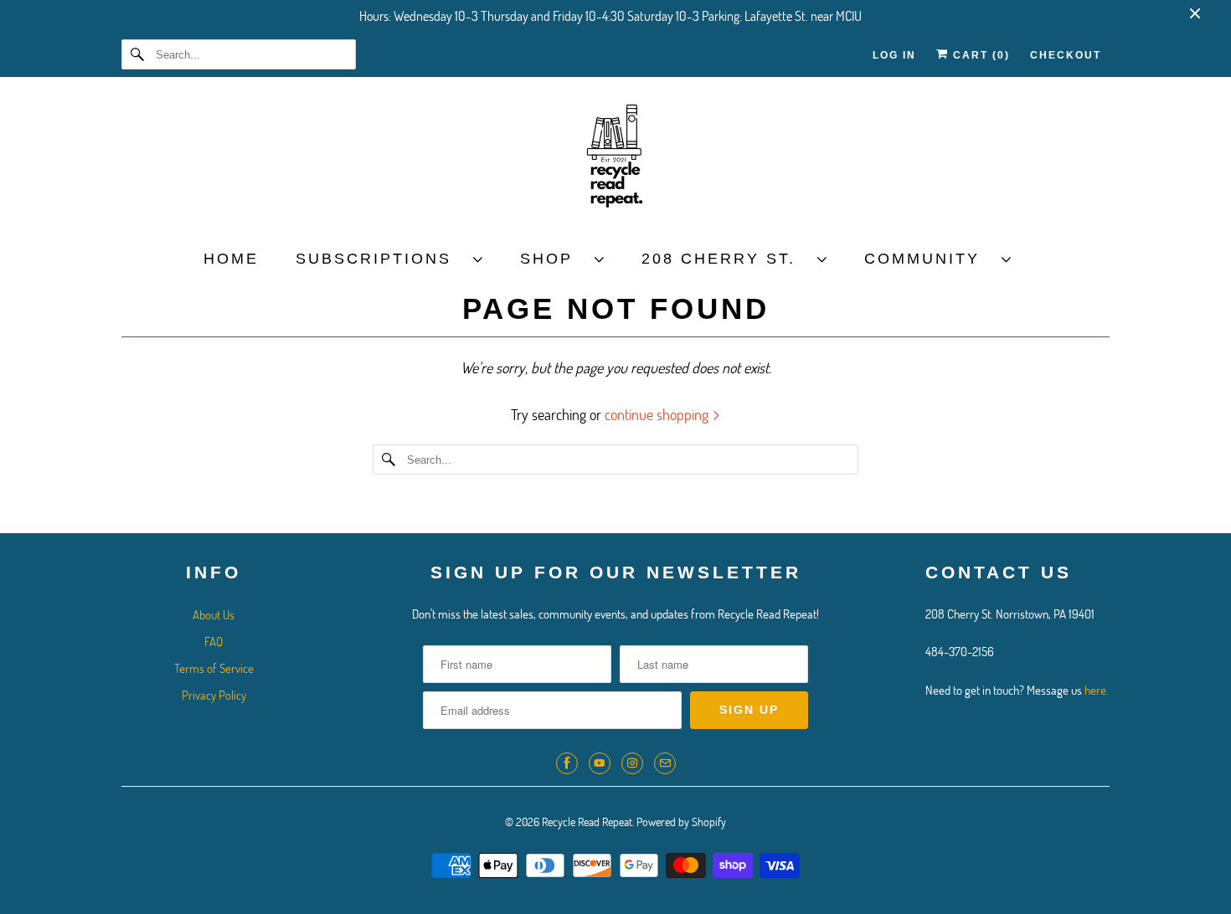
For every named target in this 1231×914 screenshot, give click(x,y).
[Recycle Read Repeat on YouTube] (599, 763)
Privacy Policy (214, 694)
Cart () (979, 55)
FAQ (213, 641)
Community (928, 258)
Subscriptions (380, 258)
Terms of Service (214, 668)
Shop (553, 258)
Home (231, 258)
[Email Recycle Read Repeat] (665, 763)
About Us (213, 614)
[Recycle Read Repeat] (615, 161)
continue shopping (658, 414)
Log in (894, 55)
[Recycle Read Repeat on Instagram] (632, 763)
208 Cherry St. (725, 258)
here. (1096, 689)
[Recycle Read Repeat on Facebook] (567, 763)
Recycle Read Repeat (587, 821)
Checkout (1065, 55)
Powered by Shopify (681, 821)
